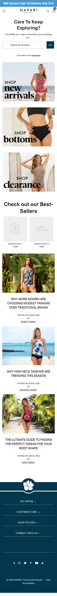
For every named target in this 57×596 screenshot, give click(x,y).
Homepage (35, 55)
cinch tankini (28, 463)
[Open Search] (47, 11)
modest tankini (28, 322)
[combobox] (23, 45)
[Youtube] (36, 563)
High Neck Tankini (28, 390)
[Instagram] (19, 563)
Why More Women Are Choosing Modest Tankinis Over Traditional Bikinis (28, 303)
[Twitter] (25, 563)
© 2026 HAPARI (14, 580)
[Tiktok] (42, 563)
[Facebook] (14, 563)
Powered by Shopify (32, 580)
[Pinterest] (31, 563)
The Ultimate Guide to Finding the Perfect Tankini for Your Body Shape (28, 444)
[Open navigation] (10, 11)
